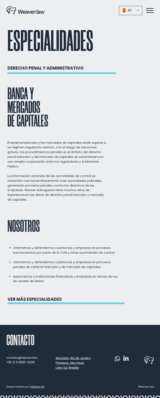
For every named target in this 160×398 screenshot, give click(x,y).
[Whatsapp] (117, 358)
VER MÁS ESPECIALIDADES (35, 299)
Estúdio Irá (37, 387)
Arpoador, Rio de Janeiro (73, 358)
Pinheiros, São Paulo (70, 363)
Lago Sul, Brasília (67, 368)
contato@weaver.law (21, 358)
